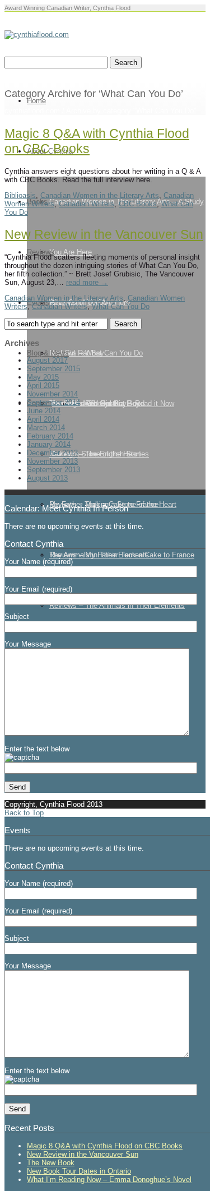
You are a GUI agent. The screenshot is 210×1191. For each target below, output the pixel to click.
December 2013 (52, 453)
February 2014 (50, 436)
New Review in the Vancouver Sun (103, 234)
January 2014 (49, 444)
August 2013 (47, 478)
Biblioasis (20, 195)
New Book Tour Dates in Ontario (79, 1171)
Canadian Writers (86, 204)
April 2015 (43, 385)
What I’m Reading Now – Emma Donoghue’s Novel (109, 1179)
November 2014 (52, 394)
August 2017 (47, 360)
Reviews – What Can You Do (96, 353)
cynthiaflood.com (32, 111)
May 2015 (43, 377)
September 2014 (53, 402)
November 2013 (52, 461)
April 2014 (43, 419)
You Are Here (70, 252)
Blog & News (48, 353)
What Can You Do (121, 306)
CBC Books (138, 204)
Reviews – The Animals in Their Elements (117, 605)
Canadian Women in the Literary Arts (99, 195)
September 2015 (53, 368)
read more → (87, 282)
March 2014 (46, 427)
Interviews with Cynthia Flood (96, 403)
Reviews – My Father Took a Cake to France (121, 555)
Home (36, 100)
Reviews (40, 252)
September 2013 (53, 469)
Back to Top (24, 813)
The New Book (50, 1162)
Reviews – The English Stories (99, 454)
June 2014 (43, 411)
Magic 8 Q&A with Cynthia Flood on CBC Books (105, 1146)
